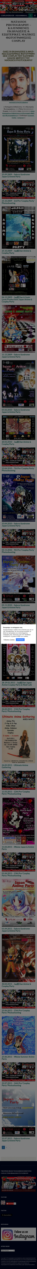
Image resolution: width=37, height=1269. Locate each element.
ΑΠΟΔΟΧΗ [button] (20, 639)
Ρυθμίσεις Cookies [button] (9, 639)
